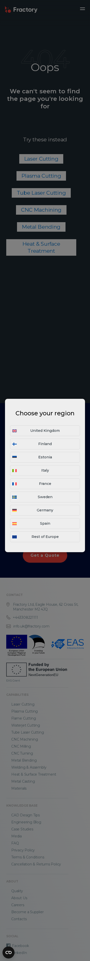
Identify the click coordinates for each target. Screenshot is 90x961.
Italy (45, 470)
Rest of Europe (45, 536)
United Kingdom (45, 430)
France (45, 483)
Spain (45, 523)
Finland (45, 444)
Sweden (45, 497)
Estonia (45, 457)
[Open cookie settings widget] (8, 952)
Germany (45, 510)
